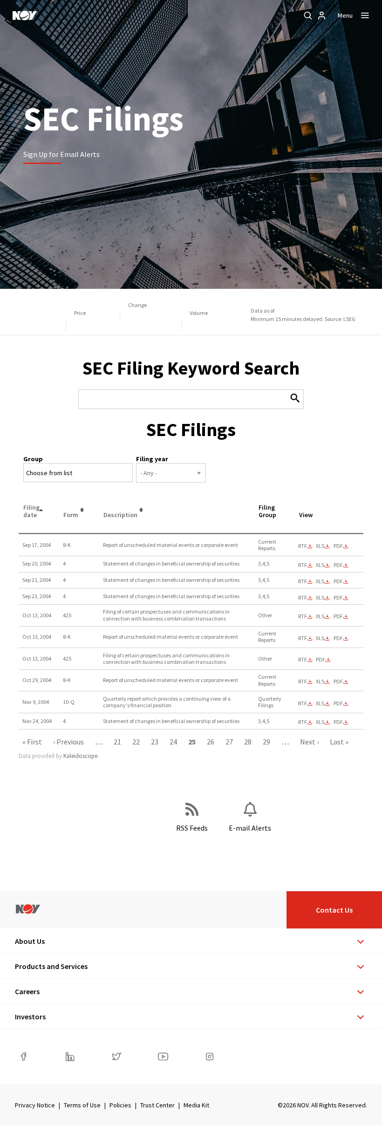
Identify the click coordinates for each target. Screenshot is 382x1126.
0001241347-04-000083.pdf (338, 581)
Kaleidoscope (80, 756)
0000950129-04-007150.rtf (302, 546)
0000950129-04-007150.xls (320, 546)
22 (136, 741)
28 (248, 741)
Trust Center (157, 1105)
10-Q (69, 701)
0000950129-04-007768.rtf (302, 638)
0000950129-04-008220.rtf (302, 681)
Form (70, 515)
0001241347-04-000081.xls (320, 565)
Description (120, 515)
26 (210, 741)
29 (266, 741)
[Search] (308, 15)
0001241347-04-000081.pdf (338, 565)
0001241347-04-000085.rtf (302, 598)
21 (117, 741)
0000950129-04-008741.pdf (338, 703)
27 (229, 741)
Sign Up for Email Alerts (61, 154)
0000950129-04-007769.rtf (302, 616)
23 (154, 741)
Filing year (152, 459)
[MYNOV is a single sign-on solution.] (322, 15)
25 (192, 741)
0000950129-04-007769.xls (320, 616)
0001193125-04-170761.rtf (302, 659)
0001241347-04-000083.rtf (302, 581)
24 (173, 741)
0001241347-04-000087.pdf (338, 722)
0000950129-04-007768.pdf (338, 638)
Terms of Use (82, 1105)
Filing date (31, 511)
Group (33, 459)
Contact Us (334, 909)
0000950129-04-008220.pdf (338, 681)
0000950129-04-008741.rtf (302, 703)
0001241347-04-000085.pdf (338, 598)
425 (67, 615)
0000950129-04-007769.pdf (338, 616)
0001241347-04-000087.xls (320, 722)
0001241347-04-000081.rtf (302, 565)
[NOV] (25, 15)
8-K (67, 544)
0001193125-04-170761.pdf (320, 659)
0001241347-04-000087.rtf (302, 722)
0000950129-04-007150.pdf (338, 546)
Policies (120, 1105)
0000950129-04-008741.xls (320, 703)
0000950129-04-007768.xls (320, 638)
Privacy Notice (35, 1105)
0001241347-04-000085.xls (320, 598)
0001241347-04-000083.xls (320, 581)
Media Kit (196, 1105)
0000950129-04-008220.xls (320, 681)
